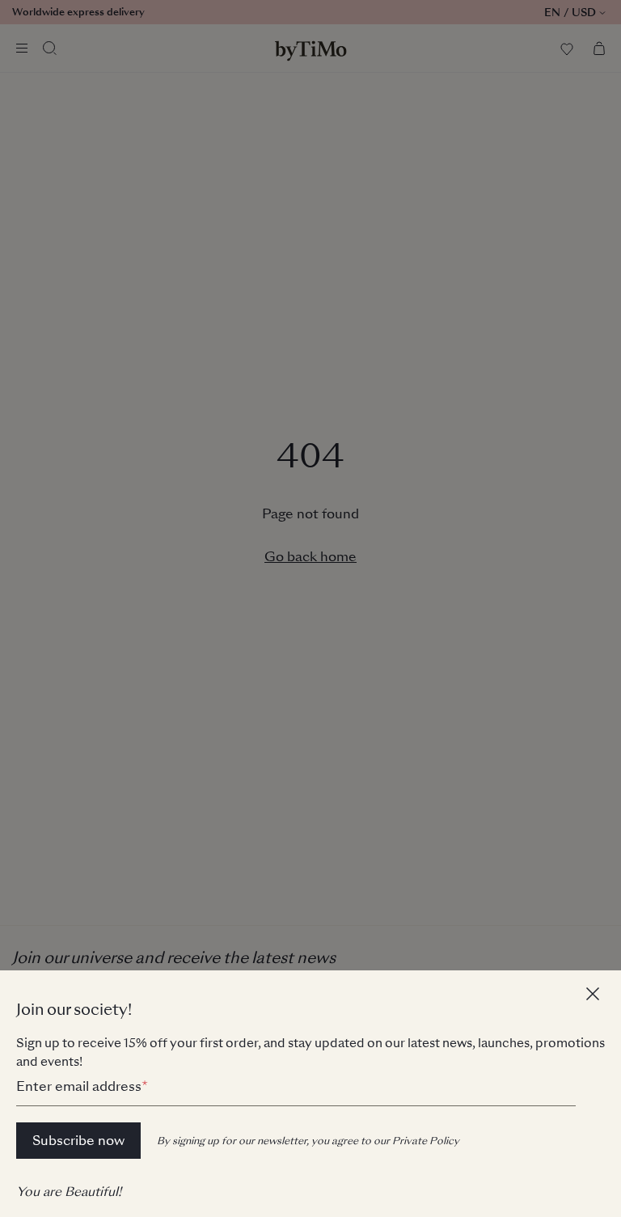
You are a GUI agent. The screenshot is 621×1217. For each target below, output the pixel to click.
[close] (595, 997)
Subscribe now (78, 1140)
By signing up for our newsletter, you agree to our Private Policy (308, 1141)
